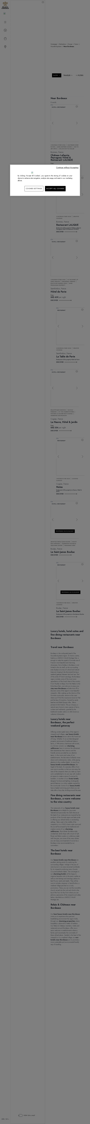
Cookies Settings (34, 188)
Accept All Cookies (55, 188)
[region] (45, 180)
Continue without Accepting (67, 167)
